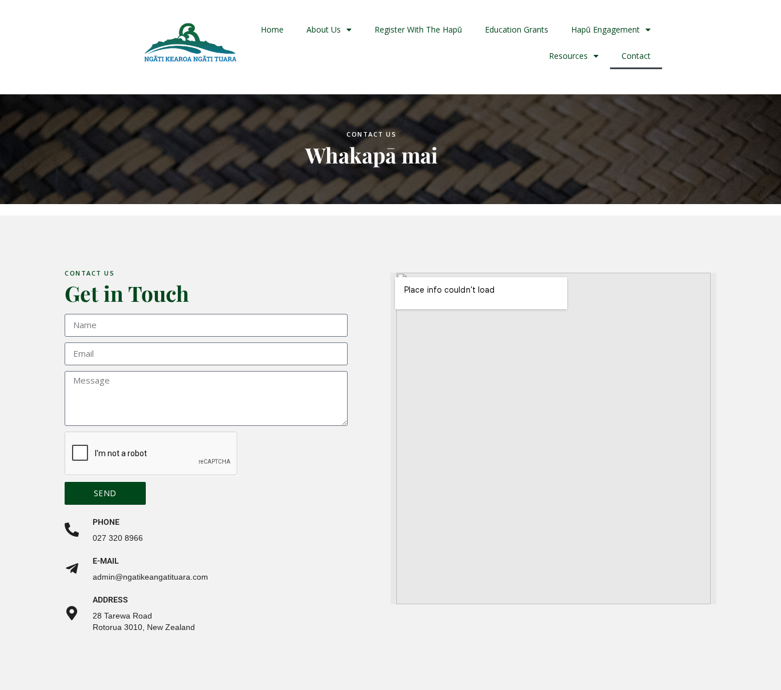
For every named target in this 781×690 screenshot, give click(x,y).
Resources (568, 55)
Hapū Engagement (605, 29)
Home (272, 29)
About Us (323, 29)
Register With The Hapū (418, 29)
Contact (636, 55)
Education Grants (516, 29)
